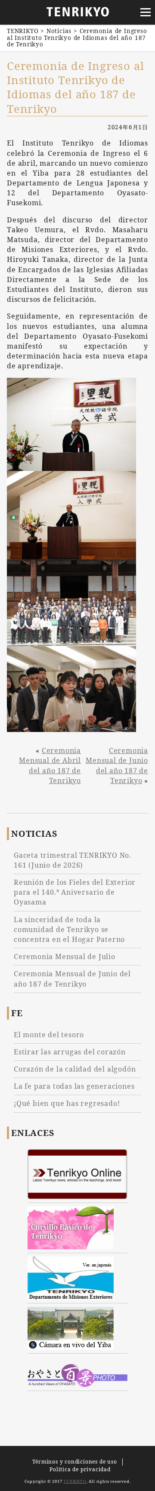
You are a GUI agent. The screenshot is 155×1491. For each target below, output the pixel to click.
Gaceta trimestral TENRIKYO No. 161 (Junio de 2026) (72, 860)
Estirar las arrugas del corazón (70, 1052)
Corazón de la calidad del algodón (75, 1069)
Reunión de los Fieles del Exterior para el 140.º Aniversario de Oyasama (75, 892)
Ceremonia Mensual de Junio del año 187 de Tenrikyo (117, 765)
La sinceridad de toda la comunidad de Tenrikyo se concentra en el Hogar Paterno (69, 929)
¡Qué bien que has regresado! (67, 1103)
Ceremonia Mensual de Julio (64, 956)
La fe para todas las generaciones (74, 1086)
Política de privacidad (80, 1469)
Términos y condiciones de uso (74, 1461)
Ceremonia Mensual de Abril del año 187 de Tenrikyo (50, 765)
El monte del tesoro (49, 1034)
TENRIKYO (74, 1481)
